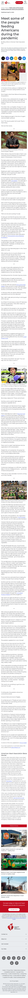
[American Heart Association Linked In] (12, 963)
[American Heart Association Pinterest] (17, 963)
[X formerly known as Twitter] (14, 958)
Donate (20, 2)
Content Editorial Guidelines (19, 975)
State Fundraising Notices (19, 977)
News (6, 7)
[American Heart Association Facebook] (4, 958)
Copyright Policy (20, 972)
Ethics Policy (4, 973)
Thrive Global (23, 742)
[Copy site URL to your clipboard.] (20, 58)
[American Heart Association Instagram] (9, 958)
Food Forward (21, 517)
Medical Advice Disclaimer (19, 970)
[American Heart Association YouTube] (24, 958)
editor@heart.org (15, 747)
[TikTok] (19, 958)
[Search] (25, 2)
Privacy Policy (10, 970)
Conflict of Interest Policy (13, 973)
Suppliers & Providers (8, 977)
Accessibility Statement (10, 972)
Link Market (14, 180)
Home (2, 7)
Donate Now (14, 909)
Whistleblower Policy (7, 975)
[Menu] (2, 2)
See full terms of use (18, 798)
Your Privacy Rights (14, 981)
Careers (4, 970)
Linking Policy (23, 973)
